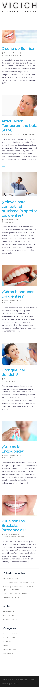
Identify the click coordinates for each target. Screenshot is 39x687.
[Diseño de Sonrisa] (19, 36)
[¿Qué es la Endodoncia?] (19, 431)
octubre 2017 (8, 616)
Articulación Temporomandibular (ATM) (20, 125)
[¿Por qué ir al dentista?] (19, 354)
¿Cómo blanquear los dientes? (18, 293)
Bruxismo (13, 222)
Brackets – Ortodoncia (12, 638)
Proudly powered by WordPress (14, 680)
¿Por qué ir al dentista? (13, 372)
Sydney (5, 684)
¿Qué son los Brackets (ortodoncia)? (14, 525)
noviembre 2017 (9, 611)
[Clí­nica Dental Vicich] (19, 7)
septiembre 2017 (10, 619)
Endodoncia (14, 458)
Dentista (32, 134)
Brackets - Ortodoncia (17, 536)
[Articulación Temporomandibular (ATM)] (19, 105)
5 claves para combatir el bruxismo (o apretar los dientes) (19, 209)
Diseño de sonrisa (15, 55)
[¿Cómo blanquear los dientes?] (19, 276)
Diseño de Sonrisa (18, 48)
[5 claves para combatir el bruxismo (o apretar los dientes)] (19, 184)
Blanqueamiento (15, 303)
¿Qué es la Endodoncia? (13, 448)
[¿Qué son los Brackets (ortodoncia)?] (19, 505)
